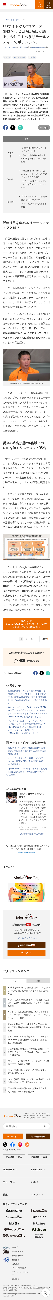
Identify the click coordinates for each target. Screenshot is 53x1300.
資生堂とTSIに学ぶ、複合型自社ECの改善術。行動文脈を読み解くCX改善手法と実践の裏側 (27, 750)
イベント (7, 57)
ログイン (28, 952)
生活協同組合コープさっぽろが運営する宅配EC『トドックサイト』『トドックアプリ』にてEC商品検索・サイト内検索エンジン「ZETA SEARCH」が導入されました (27, 696)
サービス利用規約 (19, 1268)
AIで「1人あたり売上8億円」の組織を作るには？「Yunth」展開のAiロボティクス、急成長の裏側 (29, 1002)
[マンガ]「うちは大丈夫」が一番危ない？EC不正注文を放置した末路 (28, 1062)
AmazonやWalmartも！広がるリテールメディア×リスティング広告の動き (34, 173)
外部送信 (15, 1278)
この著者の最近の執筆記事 (31, 833)
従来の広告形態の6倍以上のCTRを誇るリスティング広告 (33, 158)
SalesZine (36, 1169)
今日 (15, 980)
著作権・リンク (18, 1251)
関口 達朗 (23, 47)
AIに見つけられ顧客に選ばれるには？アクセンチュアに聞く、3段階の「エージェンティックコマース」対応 (29, 1015)
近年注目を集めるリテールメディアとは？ (34, 149)
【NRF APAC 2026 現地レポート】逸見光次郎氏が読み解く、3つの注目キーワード (27, 770)
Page (10, 179)
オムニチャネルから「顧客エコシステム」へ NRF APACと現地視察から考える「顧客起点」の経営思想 (29, 1039)
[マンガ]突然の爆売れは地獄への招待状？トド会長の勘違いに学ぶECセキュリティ (29, 1081)
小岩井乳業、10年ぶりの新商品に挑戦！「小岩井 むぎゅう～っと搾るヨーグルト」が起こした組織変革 (28, 1051)
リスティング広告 (19, 57)
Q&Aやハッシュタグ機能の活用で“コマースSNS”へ (34, 198)
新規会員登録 (27, 945)
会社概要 (15, 1263)
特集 (5, 1194)
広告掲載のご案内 (14, 1157)
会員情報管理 (17, 1255)
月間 (38, 980)
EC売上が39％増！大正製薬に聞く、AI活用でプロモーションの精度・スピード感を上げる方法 (29, 990)
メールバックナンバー (28, 937)
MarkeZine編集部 (38, 47)
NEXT (44, 639)
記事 (33, 1182)
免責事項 (15, 1259)
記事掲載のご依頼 (39, 1157)
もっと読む (11, 774)
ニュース (7, 1182)
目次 (26, 139)
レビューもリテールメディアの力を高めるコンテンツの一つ (34, 184)
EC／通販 (32, 57)
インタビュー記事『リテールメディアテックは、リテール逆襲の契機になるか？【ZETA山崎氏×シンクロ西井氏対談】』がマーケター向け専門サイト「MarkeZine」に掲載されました (26, 727)
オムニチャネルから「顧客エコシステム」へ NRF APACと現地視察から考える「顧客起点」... (26, 761)
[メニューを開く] (4, 4)
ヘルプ (15, 1247)
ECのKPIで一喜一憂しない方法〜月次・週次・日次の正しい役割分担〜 (27, 1090)
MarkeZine (9, 1169)
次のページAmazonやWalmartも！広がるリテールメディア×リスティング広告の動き (26, 624)
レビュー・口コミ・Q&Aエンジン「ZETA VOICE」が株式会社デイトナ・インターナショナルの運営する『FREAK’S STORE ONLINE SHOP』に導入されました (27, 712)
